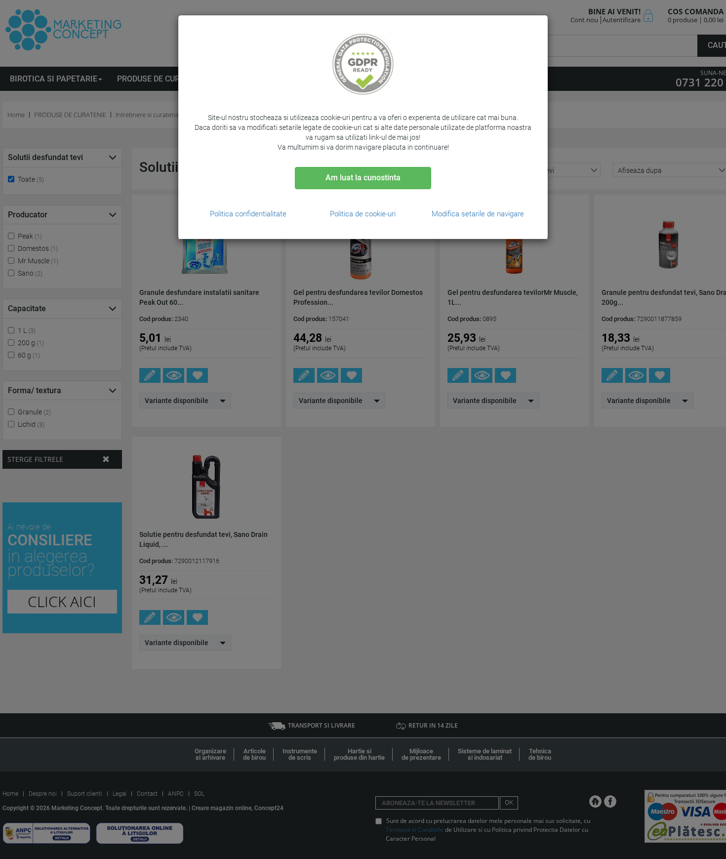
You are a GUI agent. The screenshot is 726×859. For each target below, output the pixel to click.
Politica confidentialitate (248, 213)
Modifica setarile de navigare (478, 213)
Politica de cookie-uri (363, 213)
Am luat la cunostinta (363, 177)
